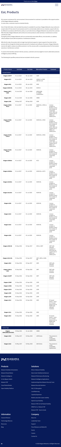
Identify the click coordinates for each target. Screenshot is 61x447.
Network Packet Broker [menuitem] (7, 373)
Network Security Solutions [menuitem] (38, 385)
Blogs (36, 1)
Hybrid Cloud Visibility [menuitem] (37, 400)
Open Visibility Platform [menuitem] (7, 388)
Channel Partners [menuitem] (5, 417)
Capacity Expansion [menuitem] (36, 394)
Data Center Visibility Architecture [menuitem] (40, 373)
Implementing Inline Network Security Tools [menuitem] (42, 382)
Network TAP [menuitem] (4, 382)
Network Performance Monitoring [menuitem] (40, 376)
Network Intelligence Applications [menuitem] (40, 379)
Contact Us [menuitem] (34, 436)
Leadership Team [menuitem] (35, 421)
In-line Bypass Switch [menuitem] (6, 379)
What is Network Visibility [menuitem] (38, 370)
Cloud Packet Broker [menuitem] (6, 385)
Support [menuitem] (33, 424)
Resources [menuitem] (4, 424)
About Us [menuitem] (33, 417)
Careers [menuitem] (33, 433)
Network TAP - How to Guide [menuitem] (38, 410)
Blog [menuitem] (2, 427)
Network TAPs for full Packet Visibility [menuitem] (41, 404)
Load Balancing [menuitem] (35, 391)
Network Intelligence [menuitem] (6, 376)
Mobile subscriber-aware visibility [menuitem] (40, 397)
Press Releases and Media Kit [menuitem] (39, 427)
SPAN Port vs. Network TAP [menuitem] (38, 407)
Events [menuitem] (33, 430)
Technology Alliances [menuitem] (6, 421)
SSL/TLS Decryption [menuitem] (36, 388)
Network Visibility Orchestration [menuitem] (9, 370)
